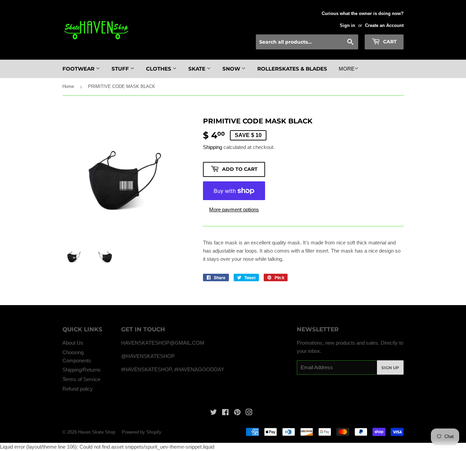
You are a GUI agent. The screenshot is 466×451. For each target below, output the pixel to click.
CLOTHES (159, 68)
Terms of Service (81, 379)
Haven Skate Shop (96, 432)
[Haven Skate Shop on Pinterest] (237, 413)
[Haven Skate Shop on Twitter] (213, 413)
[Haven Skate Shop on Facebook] (225, 413)
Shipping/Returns (81, 370)
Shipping (212, 147)
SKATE (197, 68)
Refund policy (77, 389)
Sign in (347, 25)
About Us (72, 343)
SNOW (232, 68)
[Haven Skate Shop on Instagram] (249, 413)
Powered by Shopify (141, 432)
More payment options (234, 209)
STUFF (121, 68)
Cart (389, 42)
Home (68, 86)
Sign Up (390, 367)
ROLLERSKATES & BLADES (292, 68)
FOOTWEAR (79, 68)
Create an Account (384, 25)
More (346, 69)
